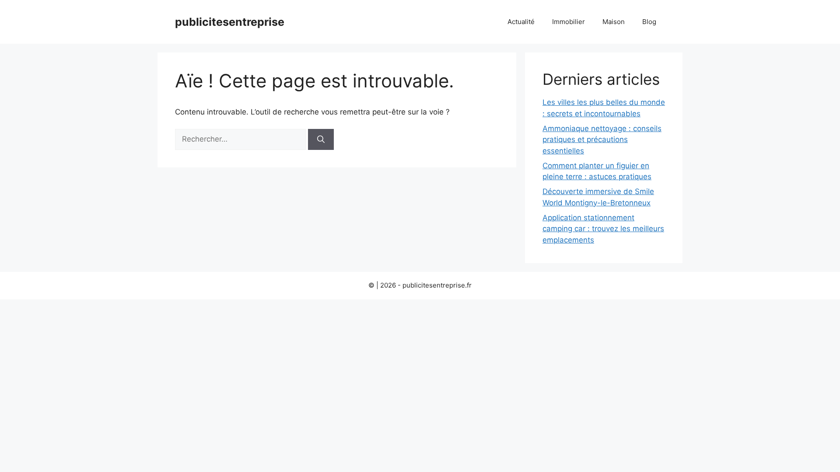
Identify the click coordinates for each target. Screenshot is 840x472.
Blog (649, 21)
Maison (613, 21)
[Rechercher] (321, 139)
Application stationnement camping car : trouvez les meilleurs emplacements (603, 228)
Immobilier (568, 21)
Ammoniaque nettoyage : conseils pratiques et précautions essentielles (602, 139)
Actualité (521, 21)
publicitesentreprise (229, 21)
